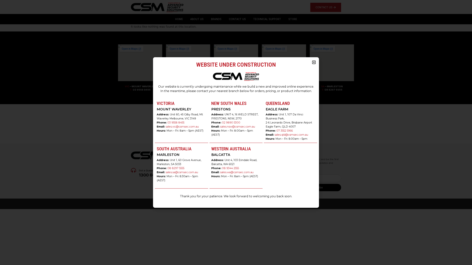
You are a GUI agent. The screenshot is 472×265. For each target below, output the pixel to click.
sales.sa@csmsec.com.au (182, 172)
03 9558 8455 (175, 122)
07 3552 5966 (284, 130)
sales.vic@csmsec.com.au (182, 126)
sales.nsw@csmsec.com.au (237, 126)
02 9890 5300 (231, 122)
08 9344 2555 (230, 168)
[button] (314, 62)
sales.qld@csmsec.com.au (291, 134)
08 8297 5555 (175, 168)
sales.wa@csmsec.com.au (237, 172)
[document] (236, 132)
